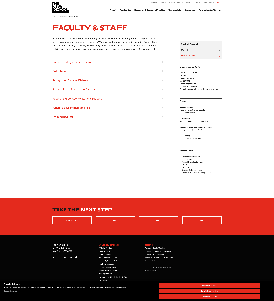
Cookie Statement (10, 291)
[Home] (60, 7)
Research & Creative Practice (149, 10)
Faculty (180, 2)
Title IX (184, 165)
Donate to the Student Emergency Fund (197, 173)
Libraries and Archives (107, 267)
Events (198, 2)
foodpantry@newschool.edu (190, 138)
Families (163, 2)
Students (153, 2)
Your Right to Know (106, 274)
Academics (125, 10)
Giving (211, 2)
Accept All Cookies (210, 296)
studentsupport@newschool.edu (192, 110)
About (113, 10)
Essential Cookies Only (209, 291)
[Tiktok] (76, 257)
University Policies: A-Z (108, 261)
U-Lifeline (185, 167)
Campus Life (174, 10)
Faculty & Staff (188, 56)
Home (54, 16)
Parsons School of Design (155, 248)
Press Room (103, 280)
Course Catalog (105, 254)
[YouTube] (65, 257)
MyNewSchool (104, 251)
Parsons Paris (150, 261)
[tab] (108, 62)
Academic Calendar (106, 264)
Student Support (63, 16)
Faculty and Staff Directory (109, 270)
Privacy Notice (150, 270)
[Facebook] (53, 257)
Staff (188, 2)
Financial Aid (187, 159)
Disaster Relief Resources (192, 170)
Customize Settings (209, 285)
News (205, 2)
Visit (115, 220)
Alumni (172, 2)
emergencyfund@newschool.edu (192, 130)
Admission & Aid (207, 10)
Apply (218, 2)
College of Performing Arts (155, 254)
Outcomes (190, 10)
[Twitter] (59, 257)
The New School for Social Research (159, 258)
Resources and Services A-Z (109, 258)
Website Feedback (106, 248)
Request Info (72, 220)
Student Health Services (191, 157)
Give (202, 220)
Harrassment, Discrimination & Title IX (114, 277)
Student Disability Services (192, 162)
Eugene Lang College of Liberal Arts (158, 251)
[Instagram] (70, 257)
